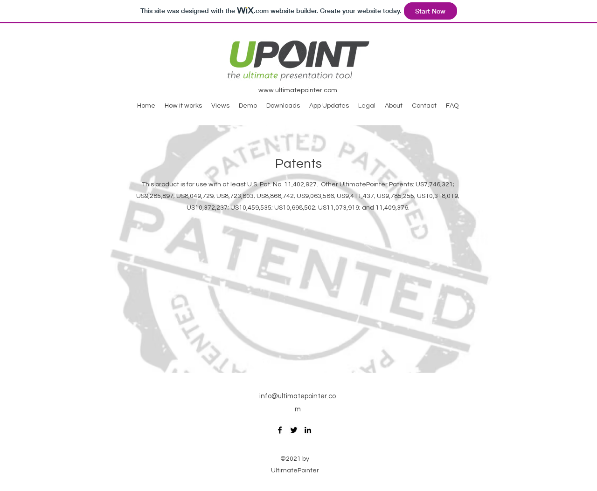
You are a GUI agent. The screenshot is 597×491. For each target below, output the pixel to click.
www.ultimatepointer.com (297, 90)
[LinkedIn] (307, 430)
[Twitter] (293, 430)
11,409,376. (392, 208)
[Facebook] (280, 430)
